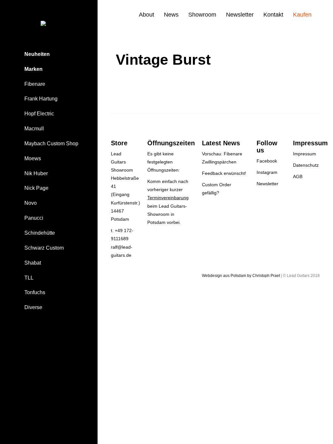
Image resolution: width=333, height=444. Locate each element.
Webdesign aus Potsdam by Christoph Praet (241, 275)
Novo (30, 203)
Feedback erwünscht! (224, 173)
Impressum (304, 153)
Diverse (33, 307)
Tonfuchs (34, 292)
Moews (32, 158)
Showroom (202, 14)
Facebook (267, 160)
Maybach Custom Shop (51, 143)
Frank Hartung (41, 98)
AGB (297, 176)
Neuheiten (37, 54)
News (171, 14)
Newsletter (240, 14)
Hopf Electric (39, 113)
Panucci (33, 218)
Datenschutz (306, 165)
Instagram (267, 172)
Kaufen (302, 14)
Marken (33, 69)
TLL (28, 278)
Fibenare (34, 84)
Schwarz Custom (44, 248)
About (146, 14)
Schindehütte (39, 233)
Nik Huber (36, 173)
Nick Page (36, 188)
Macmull (34, 128)
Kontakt (273, 14)
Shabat (32, 263)
